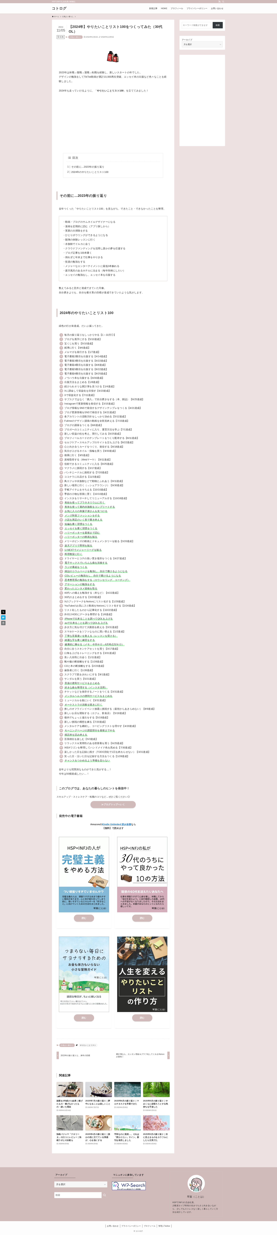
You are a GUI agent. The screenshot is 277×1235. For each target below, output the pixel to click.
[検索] (223, 1)
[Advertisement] (113, 123)
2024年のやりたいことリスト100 (89, 172)
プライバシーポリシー (131, 1226)
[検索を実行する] (104, 1195)
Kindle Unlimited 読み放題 (116, 824)
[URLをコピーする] (3, 623)
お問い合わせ (112, 1226)
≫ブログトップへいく (113, 804)
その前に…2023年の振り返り (87, 166)
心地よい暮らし (75, 37)
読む (84, 918)
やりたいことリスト (88, 1045)
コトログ (59, 8)
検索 (218, 25)
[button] (3, 612)
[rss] (219, 1)
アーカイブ (187, 40)
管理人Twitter (164, 1226)
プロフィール (149, 1226)
